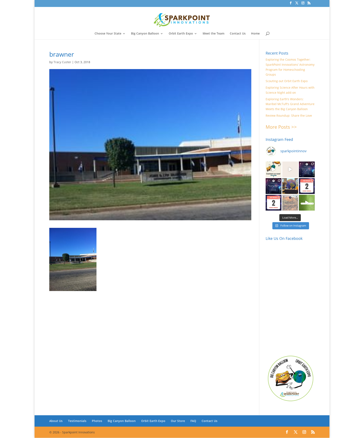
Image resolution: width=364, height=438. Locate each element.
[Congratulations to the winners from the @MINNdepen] (307, 169)
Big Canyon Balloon (145, 33)
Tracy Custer (62, 62)
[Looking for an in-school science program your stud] (307, 203)
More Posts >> (281, 127)
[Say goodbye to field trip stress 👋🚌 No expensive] (290, 169)
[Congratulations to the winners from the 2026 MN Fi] (273, 186)
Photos (97, 421)
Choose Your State (108, 33)
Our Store (178, 421)
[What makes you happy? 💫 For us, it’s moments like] (273, 169)
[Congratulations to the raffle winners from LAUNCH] (290, 203)
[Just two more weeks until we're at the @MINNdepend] (307, 186)
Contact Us (238, 33)
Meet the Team (213, 33)
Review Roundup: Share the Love (289, 116)
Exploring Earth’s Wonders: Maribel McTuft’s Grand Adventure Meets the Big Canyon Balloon (290, 104)
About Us (56, 421)
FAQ (193, 421)
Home (255, 33)
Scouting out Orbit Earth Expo (287, 81)
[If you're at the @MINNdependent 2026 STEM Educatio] (290, 186)
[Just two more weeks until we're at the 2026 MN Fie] (273, 203)
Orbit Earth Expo (181, 33)
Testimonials (77, 421)
